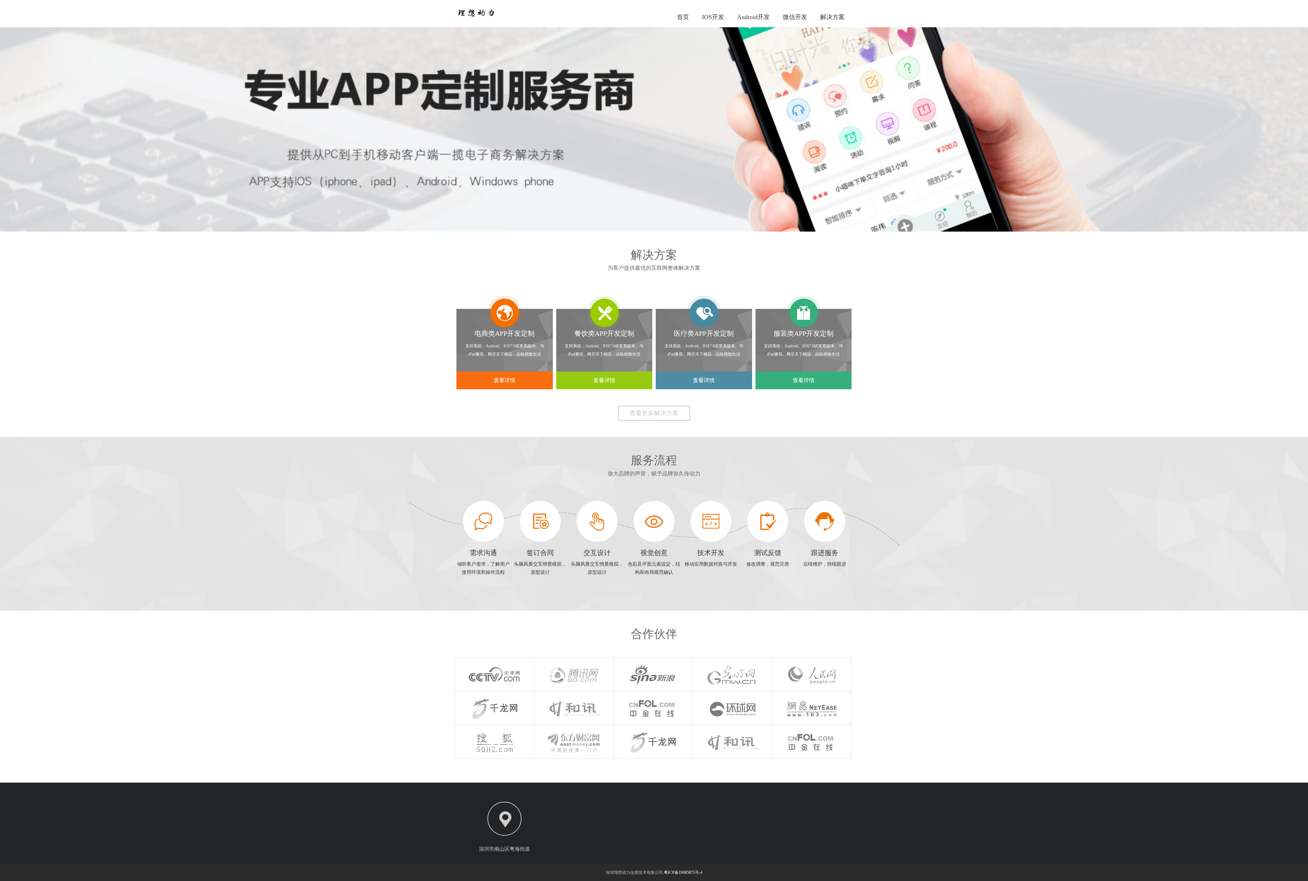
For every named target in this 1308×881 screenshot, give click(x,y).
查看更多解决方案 (654, 413)
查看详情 (504, 380)
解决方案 (832, 17)
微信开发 (795, 17)
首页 (683, 17)
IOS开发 (713, 17)
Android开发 (753, 17)
